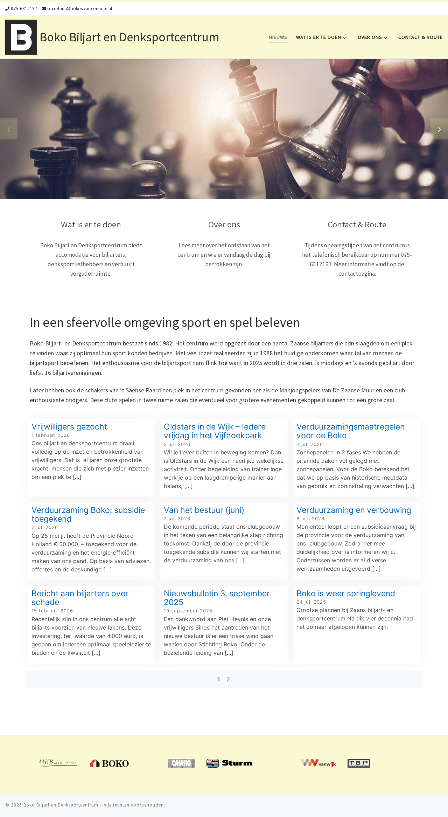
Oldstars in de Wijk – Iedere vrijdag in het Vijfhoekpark (215, 431)
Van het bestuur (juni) (204, 510)
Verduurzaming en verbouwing (354, 510)
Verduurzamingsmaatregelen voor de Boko (350, 431)
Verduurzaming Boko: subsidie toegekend (88, 514)
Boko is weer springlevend (345, 593)
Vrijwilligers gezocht (70, 427)
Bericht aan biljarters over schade (79, 598)
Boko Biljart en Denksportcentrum (60, 805)
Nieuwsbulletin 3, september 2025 (217, 598)
